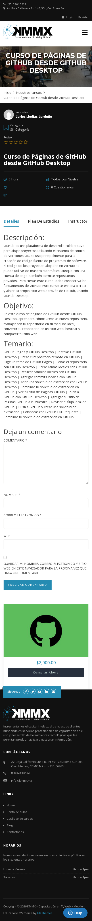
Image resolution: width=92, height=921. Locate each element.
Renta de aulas (17, 812)
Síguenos (13, 691)
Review (8, 137)
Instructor (22, 112)
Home (11, 805)
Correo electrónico (23, 515)
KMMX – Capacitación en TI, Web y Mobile (55, 906)
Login (69, 17)
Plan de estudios (43, 222)
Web (7, 536)
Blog (10, 825)
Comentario (15, 440)
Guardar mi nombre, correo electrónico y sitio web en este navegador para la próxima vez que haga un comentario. (45, 568)
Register (83, 17)
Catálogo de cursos (20, 819)
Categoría (16, 125)
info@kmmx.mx (21, 781)
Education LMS (13, 913)
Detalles (11, 222)
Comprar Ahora (46, 672)
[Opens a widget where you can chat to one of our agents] (75, 913)
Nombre (12, 495)
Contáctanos (15, 832)
